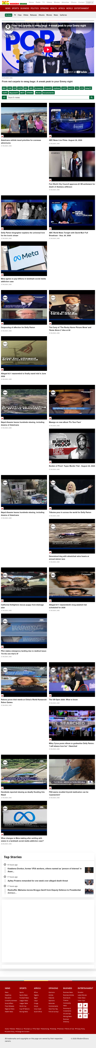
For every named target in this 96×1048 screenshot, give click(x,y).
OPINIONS (44, 8)
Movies (57, 2)
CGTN (20, 88)
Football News (24, 998)
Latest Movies (82, 995)
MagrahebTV (13, 93)
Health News (9, 1012)
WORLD (69, 8)
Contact (81, 2)
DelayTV (88, 88)
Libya (36, 1000)
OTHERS (30, 93)
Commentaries (53, 1006)
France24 (48, 88)
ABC (31, 88)
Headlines (8, 995)
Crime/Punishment (11, 1000)
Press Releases (9, 1006)
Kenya (36, 1006)
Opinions (52, 992)
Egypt (36, 998)
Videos (49, 2)
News (56, 15)
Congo (36, 1003)
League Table (24, 1003)
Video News (81, 998)
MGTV (22, 93)
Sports (22, 992)
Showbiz (80, 992)
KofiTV (5, 93)
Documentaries (48, 93)
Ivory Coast (37, 1009)
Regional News (9, 1009)
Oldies (25, 15)
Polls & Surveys (53, 1012)
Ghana (73, 2)
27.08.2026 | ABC (6, 146)
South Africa (38, 1012)
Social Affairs (9, 1003)
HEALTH (53, 8)
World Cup (23, 1006)
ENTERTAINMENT (81, 8)
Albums (41, 15)
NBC (26, 88)
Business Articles (68, 995)
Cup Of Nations (25, 1009)
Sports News (24, 995)
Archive (9, 15)
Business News (68, 992)
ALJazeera (39, 88)
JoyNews (56, 88)
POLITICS (35, 8)
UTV (81, 88)
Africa (36, 992)
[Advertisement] (47, 1029)
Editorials (52, 1003)
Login (88, 2)
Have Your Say (53, 1009)
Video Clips (81, 1000)
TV (43, 2)
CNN (9, 88)
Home (31, 2)
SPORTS (15, 8)
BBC (4, 88)
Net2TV (71, 88)
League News (24, 1000)
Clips (20, 15)
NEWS (7, 8)
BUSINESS (24, 8)
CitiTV (64, 88)
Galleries (63, 15)
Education (8, 998)
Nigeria (36, 995)
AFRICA (61, 8)
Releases (33, 15)
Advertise (65, 2)
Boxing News (24, 1012)
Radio (38, 2)
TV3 (77, 88)
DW (14, 88)
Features (51, 998)
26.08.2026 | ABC (6, 844)
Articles (51, 995)
